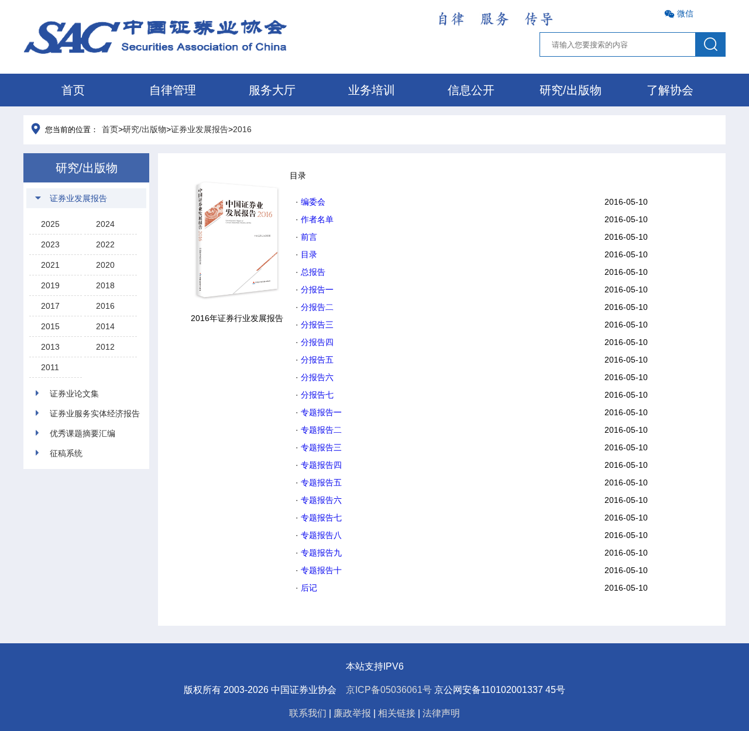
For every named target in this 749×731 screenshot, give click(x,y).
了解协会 (670, 90)
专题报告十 (321, 570)
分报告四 (317, 342)
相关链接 (396, 713)
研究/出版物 (571, 90)
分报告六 (317, 377)
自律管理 (172, 90)
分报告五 (317, 359)
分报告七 (317, 394)
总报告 (313, 272)
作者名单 (317, 219)
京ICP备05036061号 (389, 690)
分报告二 (317, 307)
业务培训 (371, 90)
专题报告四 (321, 465)
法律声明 (441, 713)
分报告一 (317, 289)
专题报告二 (321, 430)
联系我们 (308, 713)
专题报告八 (321, 535)
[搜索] (711, 44)
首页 (73, 90)
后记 (309, 587)
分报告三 (317, 324)
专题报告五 (321, 482)
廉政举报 (352, 713)
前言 (309, 237)
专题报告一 (321, 412)
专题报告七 (321, 517)
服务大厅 (272, 90)
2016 (242, 129)
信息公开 (471, 90)
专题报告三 (321, 447)
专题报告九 (321, 552)
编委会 (313, 201)
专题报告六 (321, 500)
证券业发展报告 (199, 129)
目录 (309, 254)
